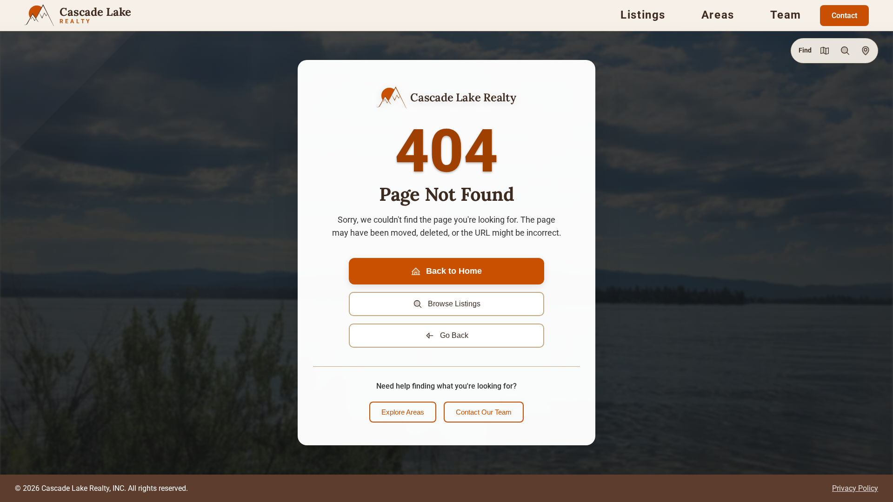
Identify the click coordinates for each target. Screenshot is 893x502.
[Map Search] (824, 50)
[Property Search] (845, 50)
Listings (643, 14)
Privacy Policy (855, 488)
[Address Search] (865, 50)
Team (785, 14)
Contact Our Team (484, 412)
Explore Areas (402, 412)
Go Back (454, 335)
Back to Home (454, 271)
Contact (844, 15)
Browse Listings (454, 304)
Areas (717, 14)
